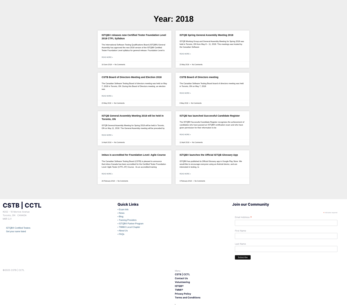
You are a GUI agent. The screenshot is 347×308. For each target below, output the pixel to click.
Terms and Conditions (187, 297)
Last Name (240, 243)
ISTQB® (179, 286)
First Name (240, 230)
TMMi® (179, 289)
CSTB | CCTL (182, 274)
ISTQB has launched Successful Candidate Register (210, 115)
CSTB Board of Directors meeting (199, 77)
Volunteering (182, 282)
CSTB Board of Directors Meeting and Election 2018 (132, 77)
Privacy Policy (183, 293)
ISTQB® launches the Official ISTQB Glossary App (209, 155)
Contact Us (181, 278)
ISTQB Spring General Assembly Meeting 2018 (206, 35)
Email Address (243, 217)
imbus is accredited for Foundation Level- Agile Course (134, 155)
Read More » (107, 57)
